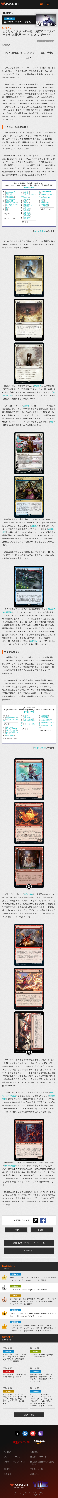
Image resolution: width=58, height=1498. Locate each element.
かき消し (26, 203)
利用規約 (7, 1451)
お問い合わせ (35, 1474)
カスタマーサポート (38, 1456)
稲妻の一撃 (27, 717)
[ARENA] (31, 187)
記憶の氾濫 (27, 209)
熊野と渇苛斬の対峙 (28, 721)
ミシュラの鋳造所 (11, 717)
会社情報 (7, 1474)
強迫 (42, 201)
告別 (25, 201)
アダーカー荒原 (11, 199)
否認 (25, 207)
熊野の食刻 (28, 894)
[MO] (26, 187)
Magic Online (40, 231)
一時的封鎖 (44, 206)
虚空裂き (26, 198)
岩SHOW (51, 41)
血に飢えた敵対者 (11, 730)
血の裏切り (44, 716)
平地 (7, 207)
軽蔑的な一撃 (28, 206)
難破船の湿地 (10, 196)
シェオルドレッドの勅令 (28, 195)
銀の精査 (26, 211)
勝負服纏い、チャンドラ (46, 723)
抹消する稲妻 (45, 721)
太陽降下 (26, 199)
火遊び (26, 716)
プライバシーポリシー (13, 1456)
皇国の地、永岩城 (11, 203)
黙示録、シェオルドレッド (46, 195)
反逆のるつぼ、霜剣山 (10, 720)
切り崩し (26, 191)
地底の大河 (9, 201)
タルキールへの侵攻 (28, 725)
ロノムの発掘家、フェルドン (10, 733)
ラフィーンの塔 (11, 191)
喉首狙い (26, 193)
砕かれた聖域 (10, 198)
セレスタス (27, 217)
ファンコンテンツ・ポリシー (16, 1461)
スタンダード (41, 41)
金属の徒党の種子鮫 (45, 192)
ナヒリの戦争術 (28, 719)
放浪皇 (26, 219)
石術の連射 (44, 717)
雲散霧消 (26, 204)
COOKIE (7, 1469)
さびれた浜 (9, 194)
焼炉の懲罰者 (10, 735)
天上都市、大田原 (11, 204)
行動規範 (33, 1451)
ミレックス (9, 206)
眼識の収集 (27, 212)
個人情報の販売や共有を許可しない (42, 1462)
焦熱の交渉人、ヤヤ (45, 726)
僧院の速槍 (9, 727)
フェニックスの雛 (11, 729)
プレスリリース (36, 1469)
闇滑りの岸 (9, 193)
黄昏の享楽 (27, 214)
